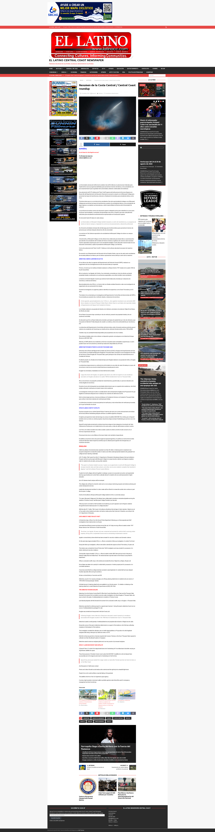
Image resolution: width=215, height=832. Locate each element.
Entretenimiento (132, 68)
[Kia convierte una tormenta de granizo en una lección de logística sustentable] (152, 350)
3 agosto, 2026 (145, 274)
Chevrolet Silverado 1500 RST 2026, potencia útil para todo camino (150, 292)
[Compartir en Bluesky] (128, 138)
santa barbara (99, 721)
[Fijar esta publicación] (97, 138)
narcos (90, 721)
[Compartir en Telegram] (122, 138)
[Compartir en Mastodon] (117, 138)
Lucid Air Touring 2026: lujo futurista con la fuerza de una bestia (150, 270)
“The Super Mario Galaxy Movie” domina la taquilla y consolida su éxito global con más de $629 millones (152, 413)
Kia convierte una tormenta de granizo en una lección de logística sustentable (151, 353)
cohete (109, 718)
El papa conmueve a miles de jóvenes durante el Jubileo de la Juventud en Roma (105, 760)
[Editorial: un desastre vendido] (159, 242)
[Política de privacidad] (166, 27)
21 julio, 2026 (145, 316)
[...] (145, 137)
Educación (120, 68)
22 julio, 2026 (145, 296)
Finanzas (83, 72)
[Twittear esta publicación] (86, 138)
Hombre (155, 68)
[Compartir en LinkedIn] (91, 138)
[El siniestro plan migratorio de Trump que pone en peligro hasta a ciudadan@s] (145, 220)
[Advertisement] (107, 172)
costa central (118, 718)
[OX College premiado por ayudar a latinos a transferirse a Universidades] (88, 694)
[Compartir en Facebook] (81, 138)
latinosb (94, 93)
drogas (128, 718)
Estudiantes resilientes (124, 700)
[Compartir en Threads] (133, 138)
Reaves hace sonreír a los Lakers (91, 755)
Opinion (111, 68)
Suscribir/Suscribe (55, 818)
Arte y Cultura (114, 72)
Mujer (163, 68)
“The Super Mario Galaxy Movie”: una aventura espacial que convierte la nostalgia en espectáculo (152, 408)
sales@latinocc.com (113, 818)
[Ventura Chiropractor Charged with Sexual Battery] (88, 786)
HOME (51, 68)
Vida (123, 72)
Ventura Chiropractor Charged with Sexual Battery (86, 798)
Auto (103, 68)
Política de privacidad (135, 72)
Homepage (149, 72)
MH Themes (81, 830)
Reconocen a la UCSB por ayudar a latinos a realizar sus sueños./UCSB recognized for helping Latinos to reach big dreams (107, 704)
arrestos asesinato (98, 718)
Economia (74, 72)
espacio (82, 721)
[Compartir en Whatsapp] (112, 138)
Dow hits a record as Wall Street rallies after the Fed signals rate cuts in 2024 (104, 758)
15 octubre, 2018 (85, 93)
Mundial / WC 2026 (72, 68)
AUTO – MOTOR (152, 255)
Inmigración (85, 68)
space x (109, 721)
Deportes (95, 68)
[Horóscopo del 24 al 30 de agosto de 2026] (151, 151)
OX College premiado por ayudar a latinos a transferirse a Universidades (87, 702)
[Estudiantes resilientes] (126, 694)
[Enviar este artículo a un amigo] (102, 138)
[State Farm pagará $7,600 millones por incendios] (108, 784)
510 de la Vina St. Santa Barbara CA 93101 (113, 813)
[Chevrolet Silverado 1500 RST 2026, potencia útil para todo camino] (152, 288)
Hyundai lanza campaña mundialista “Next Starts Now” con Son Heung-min (151, 333)
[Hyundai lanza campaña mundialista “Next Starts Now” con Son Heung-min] (152, 329)
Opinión (103, 72)
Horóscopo (145, 68)
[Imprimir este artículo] (107, 138)
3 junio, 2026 (145, 357)
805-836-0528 (112, 816)
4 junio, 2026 (145, 337)
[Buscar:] (157, 75)
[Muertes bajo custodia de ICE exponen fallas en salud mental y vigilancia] (147, 90)
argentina (86, 718)
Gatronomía (94, 72)
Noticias (59, 68)
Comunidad (52, 72)
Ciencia (63, 72)
